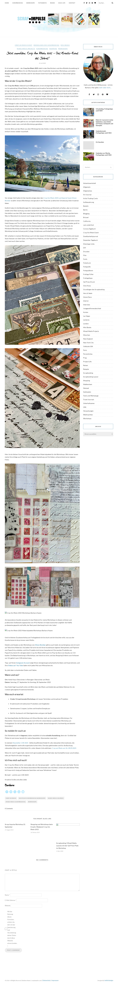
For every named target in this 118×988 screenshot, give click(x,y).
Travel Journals (88, 399)
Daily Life (61, 3)
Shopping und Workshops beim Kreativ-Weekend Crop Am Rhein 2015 (42, 826)
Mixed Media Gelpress (55, 798)
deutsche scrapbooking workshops (32, 798)
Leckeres (86, 320)
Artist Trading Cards (90, 198)
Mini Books (65, 45)
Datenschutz (46, 980)
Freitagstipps (88, 278)
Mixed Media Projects (26, 48)
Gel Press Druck (89, 282)
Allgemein (86, 187)
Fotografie (42, 3)
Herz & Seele (87, 293)
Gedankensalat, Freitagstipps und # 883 (104, 132)
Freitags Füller (88, 274)
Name (7, 895)
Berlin (85, 210)
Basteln (85, 206)
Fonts (85, 259)
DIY (84, 248)
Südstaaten (87, 392)
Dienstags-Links (88, 244)
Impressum (55, 980)
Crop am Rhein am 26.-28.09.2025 (64, 748)
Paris (85, 350)
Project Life (87, 362)
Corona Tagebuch (89, 229)
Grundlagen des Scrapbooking (46, 45)
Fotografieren (88, 270)
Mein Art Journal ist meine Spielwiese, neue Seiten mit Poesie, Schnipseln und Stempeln (104, 122)
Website (7, 905)
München (86, 335)
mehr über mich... (105, 88)
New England (88, 339)
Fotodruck (87, 263)
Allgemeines (87, 191)
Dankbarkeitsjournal (90, 236)
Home (7, 3)
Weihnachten (88, 415)
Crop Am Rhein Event (23, 45)
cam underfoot (88, 225)
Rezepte (86, 369)
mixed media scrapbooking (15, 801)
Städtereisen (87, 384)
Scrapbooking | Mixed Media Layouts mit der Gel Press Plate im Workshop (67, 845)
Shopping (53, 48)
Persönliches (87, 354)
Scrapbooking (17, 3)
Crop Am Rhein (11, 798)
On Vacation (100, 142)
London (86, 324)
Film (84, 255)
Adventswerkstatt (89, 183)
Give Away (87, 286)
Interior (86, 301)
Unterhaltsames (88, 403)
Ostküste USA (88, 346)
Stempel (86, 388)
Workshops (30, 3)
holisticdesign (109, 980)
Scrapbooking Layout (90, 377)
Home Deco (87, 297)
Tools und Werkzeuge (90, 396)
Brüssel (85, 217)
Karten (85, 312)
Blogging (86, 214)
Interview (86, 305)
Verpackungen (88, 411)
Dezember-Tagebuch (90, 240)
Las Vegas (86, 316)
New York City (88, 343)
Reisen (52, 3)
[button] (6, 791)
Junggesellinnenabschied (92, 308)
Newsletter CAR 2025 (21, 743)
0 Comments (9, 808)
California (86, 221)
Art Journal (87, 195)
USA (84, 407)
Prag (85, 358)
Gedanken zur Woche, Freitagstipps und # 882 (104, 154)
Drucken (86, 251)
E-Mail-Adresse (10, 900)
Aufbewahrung (88, 202)
